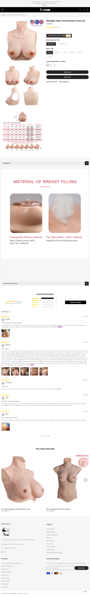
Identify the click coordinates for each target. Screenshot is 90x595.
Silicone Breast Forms (7, 566)
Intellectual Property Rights (54, 553)
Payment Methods (52, 535)
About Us (49, 538)
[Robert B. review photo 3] (24, 371)
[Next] (85, 480)
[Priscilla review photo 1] (5, 333)
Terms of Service (51, 547)
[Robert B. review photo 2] (15, 371)
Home (3, 15)
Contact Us (49, 544)
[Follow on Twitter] (2, 552)
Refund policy (50, 541)
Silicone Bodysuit (6, 572)
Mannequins (5, 587)
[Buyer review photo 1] (5, 426)
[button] (50, 27)
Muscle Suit (4, 575)
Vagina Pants (5, 569)
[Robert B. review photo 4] (34, 371)
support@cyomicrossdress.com (52, 1)
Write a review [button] (75, 302)
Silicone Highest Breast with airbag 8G (58, 509)
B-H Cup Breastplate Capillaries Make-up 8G (15, 509)
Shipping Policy (50, 532)
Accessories (5, 584)
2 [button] (44, 436)
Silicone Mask (5, 578)
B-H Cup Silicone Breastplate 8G (11, 563)
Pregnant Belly (5, 581)
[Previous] (4, 480)
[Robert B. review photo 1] (5, 371)
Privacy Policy (50, 550)
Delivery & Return (51, 82)
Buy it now (67, 77)
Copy (68, 35)
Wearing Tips (50, 529)
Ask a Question (64, 82)
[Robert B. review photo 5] (43, 371)
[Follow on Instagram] (5, 552)
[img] (5, 317)
